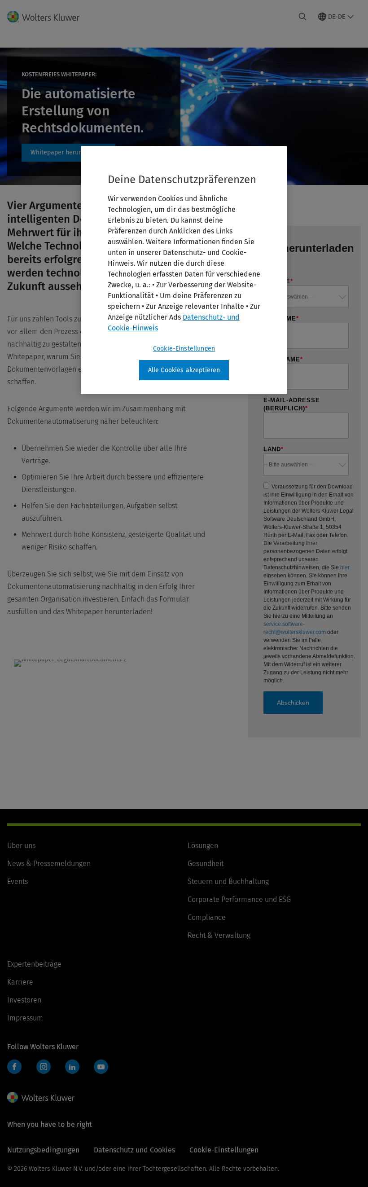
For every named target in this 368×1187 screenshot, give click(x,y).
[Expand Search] (302, 17)
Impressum (25, 1018)
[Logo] (48, 16)
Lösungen (203, 845)
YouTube (101, 1067)
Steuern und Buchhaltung (228, 881)
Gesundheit (205, 863)
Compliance (207, 917)
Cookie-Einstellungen (184, 348)
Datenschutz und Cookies (134, 1150)
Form (68, 152)
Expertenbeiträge (34, 964)
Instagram (43, 1067)
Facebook (14, 1067)
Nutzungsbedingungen (43, 1150)
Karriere (20, 982)
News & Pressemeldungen (49, 863)
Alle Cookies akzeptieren (184, 370)
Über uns (21, 845)
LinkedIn (72, 1067)
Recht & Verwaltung (219, 935)
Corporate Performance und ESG (239, 899)
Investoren (24, 1000)
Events (17, 881)
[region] (184, 270)
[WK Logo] (40, 1097)
